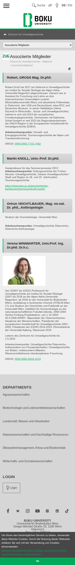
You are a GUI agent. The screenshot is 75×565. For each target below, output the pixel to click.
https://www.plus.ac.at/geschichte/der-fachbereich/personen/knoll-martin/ (27, 187)
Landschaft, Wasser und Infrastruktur (26, 421)
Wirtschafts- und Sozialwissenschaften (27, 461)
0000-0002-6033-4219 (28, 359)
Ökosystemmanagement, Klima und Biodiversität (34, 447)
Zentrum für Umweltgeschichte (25, 34)
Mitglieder (47, 61)
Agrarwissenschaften (16, 394)
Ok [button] (37, 561)
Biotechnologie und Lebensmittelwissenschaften (34, 407)
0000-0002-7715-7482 (28, 143)
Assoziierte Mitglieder (22, 65)
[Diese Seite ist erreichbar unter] (69, 69)
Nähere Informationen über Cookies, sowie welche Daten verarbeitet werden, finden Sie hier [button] (34, 552)
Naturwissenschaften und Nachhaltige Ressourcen (35, 434)
